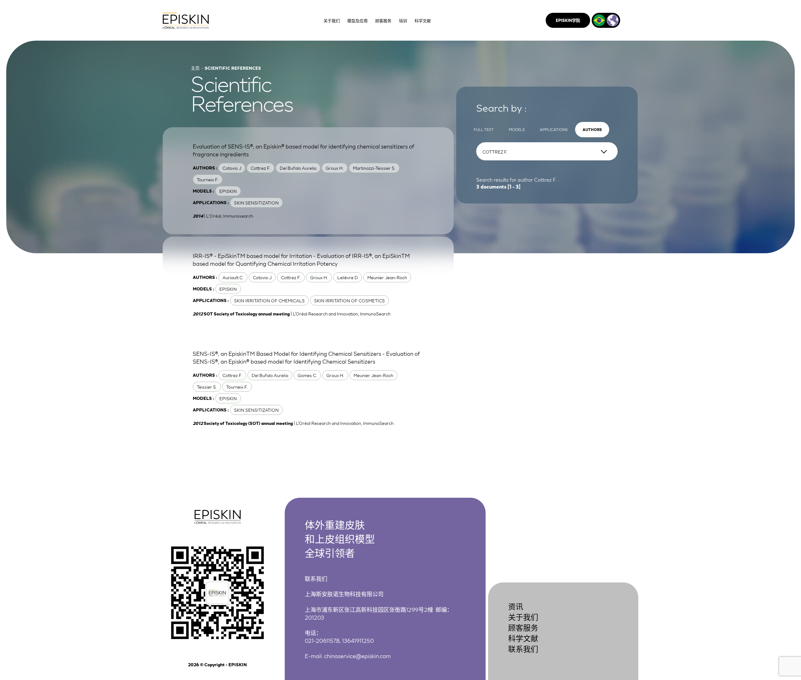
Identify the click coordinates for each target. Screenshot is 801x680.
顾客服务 (523, 627)
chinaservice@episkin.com (357, 655)
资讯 (515, 606)
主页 (195, 68)
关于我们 (523, 617)
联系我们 (523, 648)
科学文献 (523, 638)
